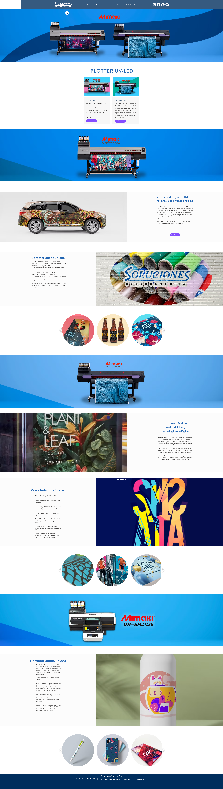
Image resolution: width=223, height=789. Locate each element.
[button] (78, 330)
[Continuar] (67, 13)
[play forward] (164, 330)
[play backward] (61, 330)
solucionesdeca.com (114, 779)
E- (99, 779)
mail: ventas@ (104, 779)
